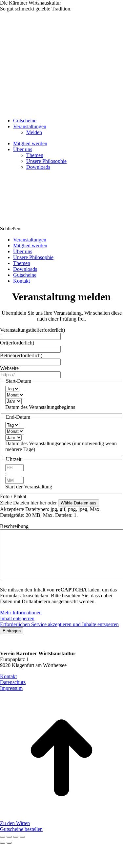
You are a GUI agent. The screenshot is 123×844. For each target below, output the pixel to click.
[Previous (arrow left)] (2, 843)
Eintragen (12, 630)
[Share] (9, 837)
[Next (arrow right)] (9, 843)
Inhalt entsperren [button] (17, 618)
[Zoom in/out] (22, 837)
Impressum (11, 688)
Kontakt (8, 676)
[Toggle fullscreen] (15, 837)
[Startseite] (49, 222)
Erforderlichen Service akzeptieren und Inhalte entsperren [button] (59, 624)
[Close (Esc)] (2, 837)
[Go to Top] (61, 817)
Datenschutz (13, 682)
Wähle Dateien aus (78, 503)
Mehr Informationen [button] (21, 612)
